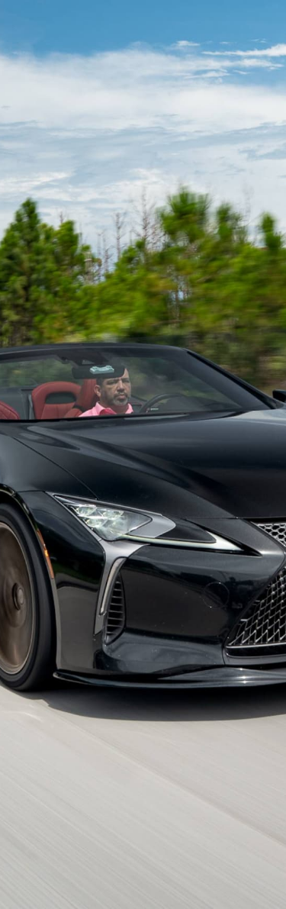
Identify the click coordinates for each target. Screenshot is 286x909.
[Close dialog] (266, 19)
